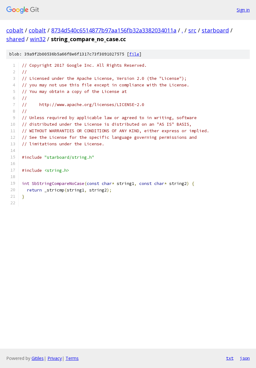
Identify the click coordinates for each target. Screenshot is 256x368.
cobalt (14, 30)
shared (15, 39)
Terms (72, 358)
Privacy (54, 358)
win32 (38, 39)
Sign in (243, 10)
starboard (215, 30)
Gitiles (38, 358)
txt (230, 358)
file (134, 54)
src (192, 30)
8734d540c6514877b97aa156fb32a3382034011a (113, 30)
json (245, 358)
